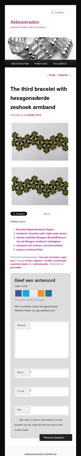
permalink (16, 267)
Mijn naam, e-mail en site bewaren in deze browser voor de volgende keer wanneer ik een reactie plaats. (39, 424)
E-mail (23, 391)
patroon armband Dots (29, 249)
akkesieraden (41, 264)
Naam (23, 372)
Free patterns (59, 63)
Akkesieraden (24, 22)
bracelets (54, 257)
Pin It (47, 214)
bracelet (43, 257)
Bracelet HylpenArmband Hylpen (35, 229)
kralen (29, 260)
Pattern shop (40, 63)
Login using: (21, 286)
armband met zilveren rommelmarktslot (39, 245)
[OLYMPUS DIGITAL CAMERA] (40, 142)
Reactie (21, 325)
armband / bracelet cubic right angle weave (41, 233)
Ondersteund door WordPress (40, 454)
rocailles (48, 260)
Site (19, 409)
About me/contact (20, 63)
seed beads (60, 260)
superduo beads (19, 264)
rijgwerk (38, 260)
